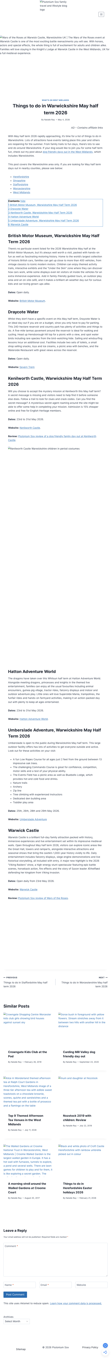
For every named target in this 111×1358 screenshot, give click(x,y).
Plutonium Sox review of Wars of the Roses (43, 898)
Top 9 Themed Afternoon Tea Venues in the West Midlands (25, 1120)
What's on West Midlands (55, 100)
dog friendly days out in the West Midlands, (68, 151)
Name (9, 1285)
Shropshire (19, 180)
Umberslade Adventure (33, 819)
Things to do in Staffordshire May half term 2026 (25, 982)
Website (81, 1285)
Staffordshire (20, 184)
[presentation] (28, 1029)
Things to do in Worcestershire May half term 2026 (84, 982)
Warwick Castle (28, 889)
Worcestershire (21, 188)
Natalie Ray (49, 119)
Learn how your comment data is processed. (76, 1303)
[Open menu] (101, 14)
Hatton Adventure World (34, 719)
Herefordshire (21, 176)
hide (22, 201)
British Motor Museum (32, 300)
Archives (8, 1316)
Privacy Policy (90, 1347)
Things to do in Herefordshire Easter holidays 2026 (77, 1188)
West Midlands (21, 192)
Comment (11, 1246)
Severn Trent (27, 367)
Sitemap (21, 1349)
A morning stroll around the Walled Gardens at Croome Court (27, 1188)
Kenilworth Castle (30, 427)
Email (45, 1285)
